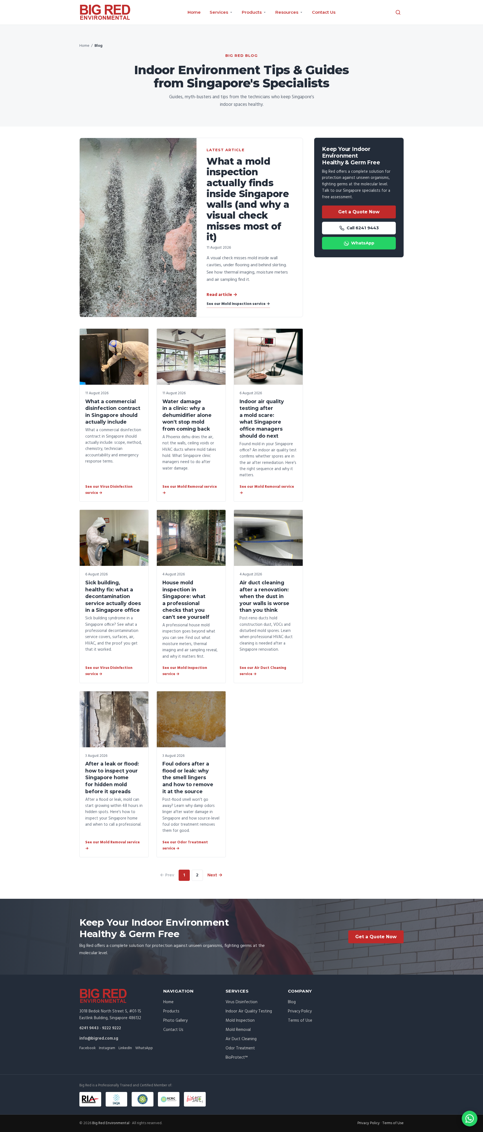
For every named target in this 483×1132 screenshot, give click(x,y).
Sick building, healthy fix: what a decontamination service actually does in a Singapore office (113, 596)
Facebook (87, 1048)
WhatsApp (362, 243)
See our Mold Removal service (189, 490)
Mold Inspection (240, 1020)
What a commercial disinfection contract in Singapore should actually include (112, 411)
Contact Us (323, 12)
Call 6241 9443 (363, 227)
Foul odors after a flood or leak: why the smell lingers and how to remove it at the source (187, 777)
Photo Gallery (175, 1020)
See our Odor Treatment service (185, 845)
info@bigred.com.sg (98, 1038)
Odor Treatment (240, 1048)
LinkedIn (125, 1048)
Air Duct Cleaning (241, 1039)
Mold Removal (238, 1029)
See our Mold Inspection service (238, 304)
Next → (214, 875)
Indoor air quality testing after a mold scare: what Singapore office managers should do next (262, 418)
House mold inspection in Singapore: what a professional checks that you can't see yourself (185, 600)
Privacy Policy (300, 1011)
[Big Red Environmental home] (105, 12)
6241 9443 (89, 1028)
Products (171, 1011)
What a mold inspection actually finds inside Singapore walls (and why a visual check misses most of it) (248, 198)
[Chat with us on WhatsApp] (469, 1118)
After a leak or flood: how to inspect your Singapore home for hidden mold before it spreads (112, 777)
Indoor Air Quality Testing (249, 1011)
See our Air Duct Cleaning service (263, 671)
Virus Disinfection (241, 1002)
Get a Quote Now (359, 211)
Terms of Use (300, 1020)
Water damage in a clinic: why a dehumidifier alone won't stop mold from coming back (187, 415)
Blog (292, 1002)
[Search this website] (398, 12)
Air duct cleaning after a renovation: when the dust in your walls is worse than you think (264, 596)
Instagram (107, 1048)
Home (194, 12)
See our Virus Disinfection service (108, 490)
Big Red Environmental (110, 1123)
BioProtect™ (237, 1057)
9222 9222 (111, 1028)
